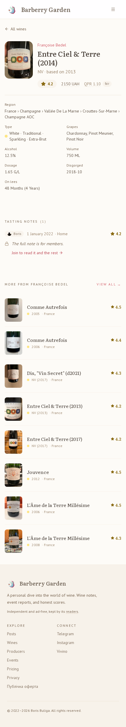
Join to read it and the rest (35, 252)
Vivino (62, 651)
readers (72, 611)
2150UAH (70, 83)
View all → (109, 284)
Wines (12, 642)
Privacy (13, 677)
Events (12, 660)
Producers (16, 651)
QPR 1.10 (96, 83)
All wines (18, 29)
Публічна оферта (22, 686)
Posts (11, 633)
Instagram (65, 642)
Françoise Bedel (52, 45)
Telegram (65, 633)
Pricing (13, 668)
